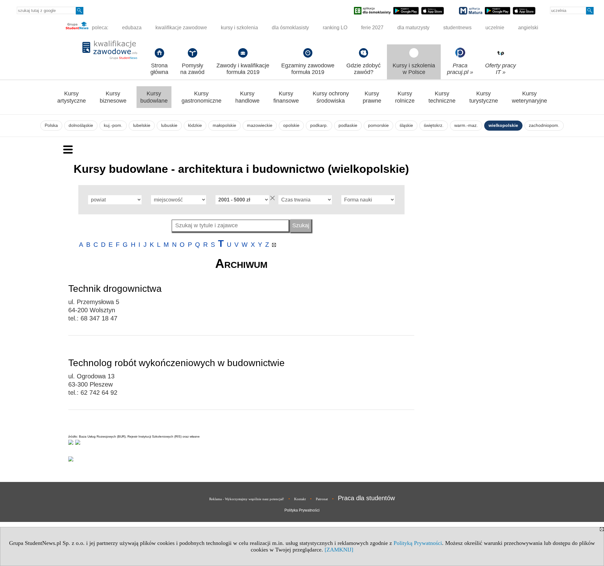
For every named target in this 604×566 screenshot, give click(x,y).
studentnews (457, 27)
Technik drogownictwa (115, 288)
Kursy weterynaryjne (529, 97)
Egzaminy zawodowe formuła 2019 (307, 68)
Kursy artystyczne (71, 97)
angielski (528, 27)
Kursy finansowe (286, 97)
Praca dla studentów (366, 498)
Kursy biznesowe (113, 97)
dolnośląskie (81, 125)
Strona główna (159, 68)
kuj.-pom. (113, 125)
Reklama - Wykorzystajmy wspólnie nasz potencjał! (246, 499)
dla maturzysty (413, 27)
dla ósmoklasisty (290, 27)
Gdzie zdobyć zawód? (363, 68)
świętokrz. (434, 125)
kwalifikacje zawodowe (181, 27)
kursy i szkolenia (239, 27)
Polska (51, 125)
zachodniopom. (544, 125)
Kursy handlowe (247, 97)
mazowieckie (259, 125)
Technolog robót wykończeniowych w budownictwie (176, 363)
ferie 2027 (372, 27)
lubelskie (141, 125)
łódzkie (195, 125)
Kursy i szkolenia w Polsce (414, 68)
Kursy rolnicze (405, 97)
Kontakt (300, 499)
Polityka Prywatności (302, 510)
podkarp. (319, 125)
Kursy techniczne (442, 97)
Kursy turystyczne (483, 97)
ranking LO (335, 27)
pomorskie (378, 125)
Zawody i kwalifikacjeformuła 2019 (242, 68)
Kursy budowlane (154, 97)
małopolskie (224, 125)
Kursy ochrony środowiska (331, 97)
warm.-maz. (466, 125)
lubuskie (169, 125)
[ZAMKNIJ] (339, 549)
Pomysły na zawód (192, 68)
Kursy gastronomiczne (201, 97)
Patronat (322, 499)
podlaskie (347, 125)
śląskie (406, 125)
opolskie (291, 125)
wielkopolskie (503, 125)
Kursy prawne (372, 97)
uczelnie (494, 27)
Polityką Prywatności (418, 543)
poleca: (99, 27)
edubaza (132, 27)
